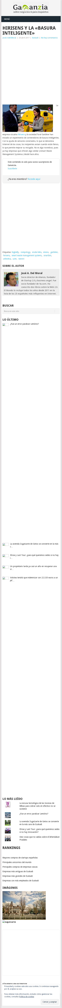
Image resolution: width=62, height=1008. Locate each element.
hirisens (6, 255)
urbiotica (7, 259)
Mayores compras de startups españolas (20, 858)
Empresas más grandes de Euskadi (17, 876)
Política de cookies (26, 997)
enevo (46, 252)
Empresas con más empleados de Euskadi (20, 880)
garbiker (54, 252)
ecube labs (36, 252)
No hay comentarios (49, 38)
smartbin (47, 255)
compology (25, 252)
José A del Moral (9, 38)
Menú (7, 19)
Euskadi (35, 38)
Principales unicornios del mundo (16, 862)
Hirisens (21, 134)
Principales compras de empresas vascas (19, 867)
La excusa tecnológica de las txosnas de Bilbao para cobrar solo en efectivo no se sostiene (37, 806)
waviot (21, 259)
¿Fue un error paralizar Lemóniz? (33, 814)
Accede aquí (34, 179)
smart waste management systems (27, 255)
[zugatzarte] (24, 919)
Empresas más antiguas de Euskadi (17, 871)
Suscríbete (12, 168)
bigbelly (15, 252)
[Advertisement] (31, 71)
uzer (15, 259)
